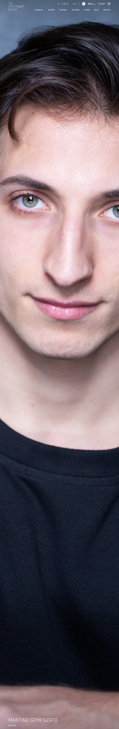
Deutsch (74, 4)
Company (63, 10)
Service (106, 10)
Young (87, 10)
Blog (97, 10)
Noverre (76, 10)
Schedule (39, 10)
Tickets (51, 10)
